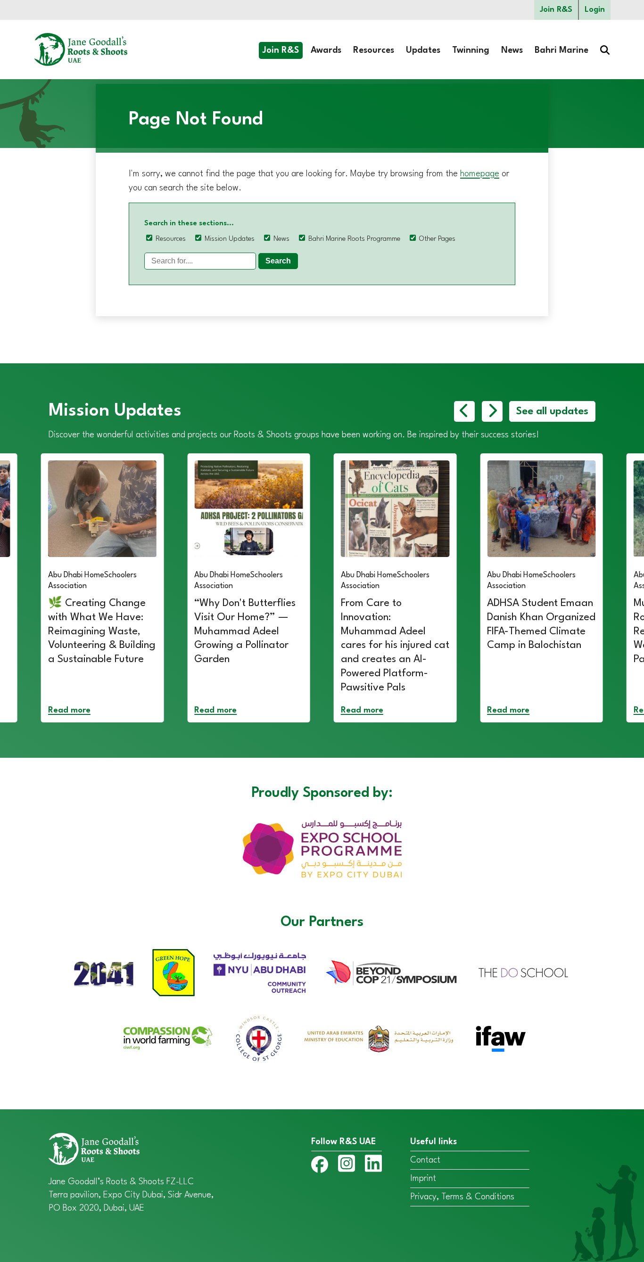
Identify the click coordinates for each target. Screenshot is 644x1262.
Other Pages (437, 239)
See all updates (552, 411)
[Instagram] (346, 1165)
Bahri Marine (561, 50)
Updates (423, 50)
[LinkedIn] (373, 1165)
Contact (425, 1160)
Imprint (423, 1178)
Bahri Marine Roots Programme (354, 239)
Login (595, 10)
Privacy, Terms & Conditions (462, 1197)
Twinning (470, 50)
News (512, 50)
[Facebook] (319, 1167)
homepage (479, 174)
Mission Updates (230, 239)
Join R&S (556, 10)
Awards (326, 50)
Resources (373, 50)
